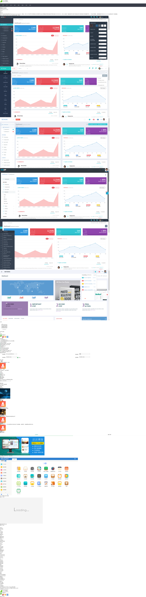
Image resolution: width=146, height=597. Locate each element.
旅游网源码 (2, 550)
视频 (22, 5)
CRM (1, 539)
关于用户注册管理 (3, 384)
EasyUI (1, 544)
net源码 (1, 532)
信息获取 (3, 354)
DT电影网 (1, 585)
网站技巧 (1, 534)
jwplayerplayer (3, 575)
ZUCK (1, 535)
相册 (18, 5)
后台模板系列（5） (4, 339)
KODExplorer (2, 555)
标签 (1, 573)
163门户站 (2, 580)
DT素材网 (1, 583)
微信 (1, 548)
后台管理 (1, 546)
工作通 (1, 533)
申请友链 (3, 587)
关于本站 (6, 587)
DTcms (1, 531)
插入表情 (1, 359)
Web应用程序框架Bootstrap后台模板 (7, 340)
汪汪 (2, 10)
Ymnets (1, 542)
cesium (1, 567)
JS (0, 558)
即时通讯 (1, 551)
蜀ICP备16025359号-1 (4, 589)
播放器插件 (2, 536)
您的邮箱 (3, 357)
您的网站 (76, 357)
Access (1, 552)
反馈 (1, 386)
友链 (26, 5)
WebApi (1, 569)
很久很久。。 (2, 385)
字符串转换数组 (3, 574)
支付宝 (1, 571)
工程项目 (1, 540)
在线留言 (1, 561)
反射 (1, 553)
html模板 (1, 570)
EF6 (0, 545)
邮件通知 (1, 563)
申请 (4, 579)
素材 (15, 5)
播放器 (1, 576)
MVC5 (1, 543)
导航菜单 (1, 565)
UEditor (1, 556)
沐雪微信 (1, 547)
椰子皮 (1, 581)
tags (1, 572)
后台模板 (1, 338)
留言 (30, 5)
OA (0, 530)
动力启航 (1, 582)
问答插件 (1, 566)
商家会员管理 (2, 541)
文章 (11, 5)
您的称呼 (76, 354)
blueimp (1, 557)
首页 (3, 5)
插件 (1, 564)
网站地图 (13, 587)
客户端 (1, 560)
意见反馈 (1, 562)
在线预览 (1, 577)
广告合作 (10, 587)
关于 (7, 5)
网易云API (2, 537)
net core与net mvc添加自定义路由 (6, 379)
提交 (2, 361)
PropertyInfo (2, 554)
